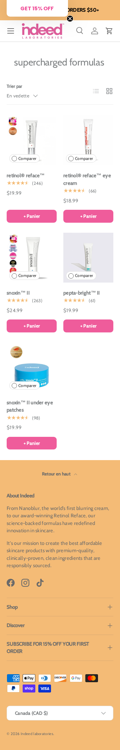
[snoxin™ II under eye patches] (32, 367)
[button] (109, 31)
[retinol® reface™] (32, 140)
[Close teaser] (70, 18)
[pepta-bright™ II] (88, 258)
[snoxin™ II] (32, 258)
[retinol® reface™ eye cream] (88, 140)
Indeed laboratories (37, 733)
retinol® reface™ (26, 176)
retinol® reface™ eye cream (87, 179)
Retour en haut (57, 473)
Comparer (27, 158)
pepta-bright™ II (81, 293)
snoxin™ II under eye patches (30, 406)
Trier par (14, 86)
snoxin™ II (18, 293)
